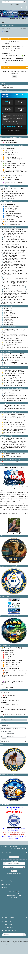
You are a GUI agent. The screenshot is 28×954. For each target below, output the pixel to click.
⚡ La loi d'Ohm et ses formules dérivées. (14, 421)
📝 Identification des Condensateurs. (13, 340)
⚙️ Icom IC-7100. (7, 315)
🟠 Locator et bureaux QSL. (11, 666)
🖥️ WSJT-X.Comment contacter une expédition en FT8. (12, 303)
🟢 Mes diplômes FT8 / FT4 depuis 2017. (15, 163)
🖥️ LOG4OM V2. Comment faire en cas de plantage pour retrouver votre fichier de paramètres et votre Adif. (14, 283)
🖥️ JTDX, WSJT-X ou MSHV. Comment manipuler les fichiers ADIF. (13, 256)
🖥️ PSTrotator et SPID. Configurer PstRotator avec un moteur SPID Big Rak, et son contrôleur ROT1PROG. (14, 293)
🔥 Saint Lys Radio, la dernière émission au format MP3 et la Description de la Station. (14, 675)
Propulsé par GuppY (5, 941)
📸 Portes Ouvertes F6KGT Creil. (12, 195)
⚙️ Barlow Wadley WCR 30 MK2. (12, 317)
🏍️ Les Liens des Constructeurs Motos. (14, 709)
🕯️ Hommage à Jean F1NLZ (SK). (12, 648)
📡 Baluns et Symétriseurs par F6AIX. (13, 353)
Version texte (9, 927)
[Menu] (25, 7)
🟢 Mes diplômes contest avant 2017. (14, 165)
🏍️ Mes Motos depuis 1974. (11, 700)
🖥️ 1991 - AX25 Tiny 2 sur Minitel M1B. (13, 229)
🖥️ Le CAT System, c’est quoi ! (11, 290)
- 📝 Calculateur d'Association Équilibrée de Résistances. (11, 51)
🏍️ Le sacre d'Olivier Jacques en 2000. (14, 714)
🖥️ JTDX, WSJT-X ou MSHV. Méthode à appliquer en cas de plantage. (13, 259)
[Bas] (26, 292)
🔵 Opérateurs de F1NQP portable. (13, 217)
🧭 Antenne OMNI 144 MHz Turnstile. (13, 373)
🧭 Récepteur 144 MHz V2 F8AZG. (12, 385)
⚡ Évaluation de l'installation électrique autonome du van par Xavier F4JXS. (13, 430)
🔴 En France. (7, 656)
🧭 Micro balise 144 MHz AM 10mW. (12, 370)
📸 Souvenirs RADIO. (8, 198)
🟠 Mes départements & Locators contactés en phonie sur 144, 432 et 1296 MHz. (14, 171)
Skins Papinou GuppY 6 (8, 944)
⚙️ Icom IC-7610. (7, 308)
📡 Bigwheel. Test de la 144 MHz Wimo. (14, 357)
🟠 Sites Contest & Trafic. (11, 664)
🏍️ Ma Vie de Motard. (9, 695)
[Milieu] (26, 289)
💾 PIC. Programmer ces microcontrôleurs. (14, 398)
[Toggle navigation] (3, 22)
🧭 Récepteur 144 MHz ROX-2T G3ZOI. (14, 382)
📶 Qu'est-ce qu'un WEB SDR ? (11, 456)
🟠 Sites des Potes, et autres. (12, 662)
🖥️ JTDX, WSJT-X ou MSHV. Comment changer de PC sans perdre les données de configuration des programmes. (14, 252)
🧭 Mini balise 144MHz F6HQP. (11, 377)
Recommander (9, 924)
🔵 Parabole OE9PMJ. (9, 210)
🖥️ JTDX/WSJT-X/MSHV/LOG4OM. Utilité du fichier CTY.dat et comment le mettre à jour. (14, 275)
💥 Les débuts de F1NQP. (10, 152)
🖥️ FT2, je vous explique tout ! (11, 244)
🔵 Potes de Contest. (9, 211)
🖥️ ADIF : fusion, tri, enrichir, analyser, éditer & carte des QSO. (13, 234)
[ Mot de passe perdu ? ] (14, 873)
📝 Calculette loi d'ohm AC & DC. (12, 339)
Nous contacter (9, 921)
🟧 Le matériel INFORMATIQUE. (12, 158)
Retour (14, 76)
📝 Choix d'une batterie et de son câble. (14, 334)
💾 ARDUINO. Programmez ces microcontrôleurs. (11, 391)
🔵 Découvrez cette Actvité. (11, 206)
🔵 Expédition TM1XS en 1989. (12, 213)
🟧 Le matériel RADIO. (9, 157)
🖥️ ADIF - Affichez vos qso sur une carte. (14, 231)
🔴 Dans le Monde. (8, 654)
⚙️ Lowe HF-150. (7, 319)
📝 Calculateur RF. (7, 345)
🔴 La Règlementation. (10, 657)
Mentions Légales (10, 930)
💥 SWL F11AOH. (8, 150)
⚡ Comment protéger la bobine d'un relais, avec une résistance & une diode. (13, 415)
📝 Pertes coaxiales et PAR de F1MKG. (13, 329)
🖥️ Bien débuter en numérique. (11, 236)
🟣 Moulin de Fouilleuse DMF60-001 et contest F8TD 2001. (14, 682)
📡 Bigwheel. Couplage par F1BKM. (12, 355)
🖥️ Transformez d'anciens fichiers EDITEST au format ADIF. (11, 297)
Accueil (12, 846)
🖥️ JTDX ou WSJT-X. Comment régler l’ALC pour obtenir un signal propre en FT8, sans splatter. (14, 248)
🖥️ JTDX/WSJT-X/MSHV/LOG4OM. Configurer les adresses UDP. (12, 271)
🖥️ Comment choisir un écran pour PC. (13, 239)
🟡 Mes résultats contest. (10, 177)
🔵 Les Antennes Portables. (11, 208)
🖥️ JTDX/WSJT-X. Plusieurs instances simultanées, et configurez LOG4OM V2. (13, 265)
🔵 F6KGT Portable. (9, 215)
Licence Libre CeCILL (20, 944)
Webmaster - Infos (14, 917)
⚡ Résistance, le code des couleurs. (13, 424)
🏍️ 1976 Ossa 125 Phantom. (11, 705)
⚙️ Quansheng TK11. (8, 324)
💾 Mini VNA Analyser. (8, 393)
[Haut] (26, 287)
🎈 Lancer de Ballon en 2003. (11, 461)
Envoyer (14, 871)
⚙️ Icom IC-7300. (7, 312)
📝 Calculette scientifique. (10, 344)
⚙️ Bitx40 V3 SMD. (7, 320)
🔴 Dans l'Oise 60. (8, 652)
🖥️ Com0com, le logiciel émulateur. (12, 238)
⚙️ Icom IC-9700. (7, 310)
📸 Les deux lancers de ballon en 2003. (14, 193)
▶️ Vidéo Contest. (8, 687)
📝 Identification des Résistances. (12, 342)
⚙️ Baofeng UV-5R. (8, 322)
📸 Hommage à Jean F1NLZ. (10, 191)
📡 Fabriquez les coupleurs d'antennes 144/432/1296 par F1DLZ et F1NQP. (13, 359)
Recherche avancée (14, 4)
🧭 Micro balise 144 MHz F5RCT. (12, 375)
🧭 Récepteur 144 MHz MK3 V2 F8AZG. (14, 380)
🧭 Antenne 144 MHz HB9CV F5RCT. (13, 372)
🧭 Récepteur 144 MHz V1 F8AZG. (12, 384)
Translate (6, 31)
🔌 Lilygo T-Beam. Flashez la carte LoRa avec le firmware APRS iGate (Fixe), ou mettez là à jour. (13, 447)
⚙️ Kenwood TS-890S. (8, 314)
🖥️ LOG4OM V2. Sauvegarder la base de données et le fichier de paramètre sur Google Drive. (13, 287)
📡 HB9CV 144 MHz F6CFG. (10, 362)
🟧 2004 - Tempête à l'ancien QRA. (13, 224)
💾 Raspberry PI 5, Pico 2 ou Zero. (12, 400)
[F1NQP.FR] (14, 13)
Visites (14, 83)
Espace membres (14, 853)
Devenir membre (14, 857)
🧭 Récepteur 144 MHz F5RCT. (11, 378)
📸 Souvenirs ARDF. (8, 196)
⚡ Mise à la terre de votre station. (12, 422)
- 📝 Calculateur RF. (16, 46)
